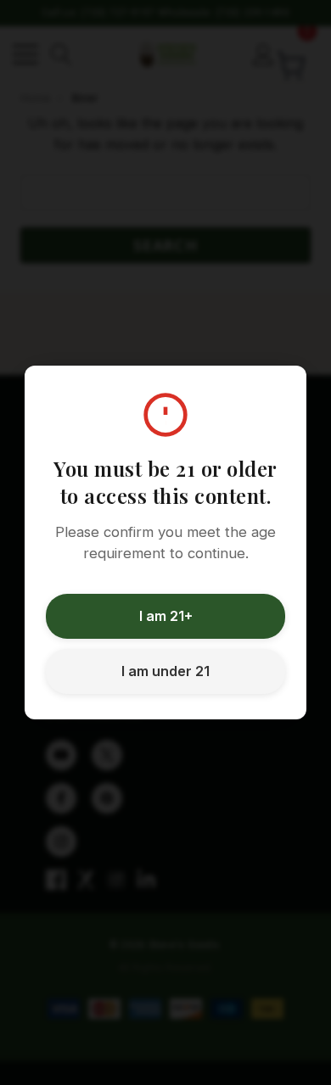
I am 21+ (166, 615)
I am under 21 (165, 671)
